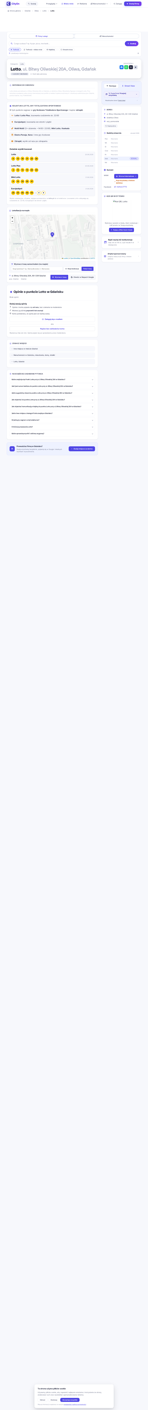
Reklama (83, 4)
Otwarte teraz (68, 50)
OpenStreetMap (75, 258)
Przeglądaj (50, 4)
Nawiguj (112, 86)
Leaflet (65, 258)
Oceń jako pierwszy (40, 74)
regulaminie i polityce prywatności (75, 1404)
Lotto (22, 64)
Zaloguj (119, 4)
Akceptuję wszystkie (69, 1400)
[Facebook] (122, 67)
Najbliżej (52, 50)
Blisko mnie (68, 4)
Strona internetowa (126, 176)
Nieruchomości (99, 4)
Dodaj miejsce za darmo (83, 449)
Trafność (16, 50)
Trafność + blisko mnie (34, 50)
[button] (52, 234)
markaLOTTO (122, 187)
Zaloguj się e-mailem (53, 319)
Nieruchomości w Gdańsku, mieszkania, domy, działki (34, 355)
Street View (130, 86)
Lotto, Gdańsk (19, 362)
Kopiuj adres (112, 126)
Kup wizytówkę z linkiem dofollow (125, 181)
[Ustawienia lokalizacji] (138, 53)
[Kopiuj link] (136, 67)
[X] (131, 67)
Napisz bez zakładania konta (52, 329)
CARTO (92, 258)
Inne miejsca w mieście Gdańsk (26, 349)
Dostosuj (54, 1400)
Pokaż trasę (87, 269)
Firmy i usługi (43, 36)
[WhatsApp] (126, 67)
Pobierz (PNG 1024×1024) (122, 230)
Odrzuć (42, 1400)
